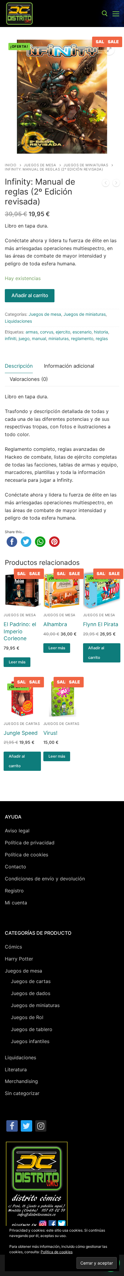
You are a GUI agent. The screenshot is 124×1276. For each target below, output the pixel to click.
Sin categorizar (22, 1093)
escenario (82, 331)
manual (39, 338)
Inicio (10, 165)
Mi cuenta (16, 903)
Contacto (15, 867)
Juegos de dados (30, 993)
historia (101, 331)
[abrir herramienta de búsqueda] (105, 14)
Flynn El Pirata (100, 624)
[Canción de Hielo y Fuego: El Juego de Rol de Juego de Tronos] (116, 184)
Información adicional (69, 366)
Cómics (13, 947)
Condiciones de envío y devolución (45, 879)
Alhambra (55, 624)
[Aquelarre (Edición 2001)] (105, 184)
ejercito (63, 331)
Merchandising (21, 1081)
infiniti (10, 338)
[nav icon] (116, 13)
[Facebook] (12, 1126)
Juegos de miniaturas (86, 165)
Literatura (16, 1069)
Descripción (19, 366)
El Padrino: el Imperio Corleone (20, 631)
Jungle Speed (21, 733)
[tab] (19, 366)
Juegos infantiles (30, 1041)
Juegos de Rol (27, 1017)
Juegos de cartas (22, 724)
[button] (109, 49)
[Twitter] (26, 1126)
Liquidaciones (18, 321)
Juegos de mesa (40, 165)
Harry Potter (19, 959)
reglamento (82, 338)
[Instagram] (41, 1126)
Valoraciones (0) (29, 379)
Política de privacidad (29, 843)
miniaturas (58, 338)
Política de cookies (26, 855)
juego (24, 338)
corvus (46, 331)
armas (32, 331)
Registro (14, 891)
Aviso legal (17, 831)
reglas (102, 338)
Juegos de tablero (31, 1029)
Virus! (50, 733)
